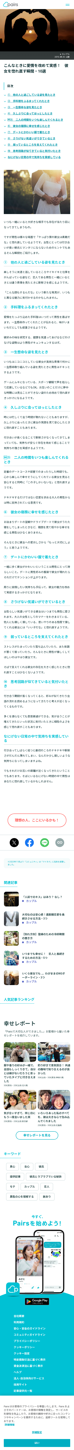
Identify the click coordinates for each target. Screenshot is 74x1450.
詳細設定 (37, 1432)
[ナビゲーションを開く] (66, 4)
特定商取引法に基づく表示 (30, 1359)
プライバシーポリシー (27, 1341)
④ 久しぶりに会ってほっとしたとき (30, 113)
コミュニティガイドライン (29, 1334)
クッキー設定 (22, 1353)
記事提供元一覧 (23, 1390)
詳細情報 (10, 1424)
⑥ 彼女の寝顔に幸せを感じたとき (29, 126)
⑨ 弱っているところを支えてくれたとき (33, 144)
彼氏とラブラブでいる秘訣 (45, 1176)
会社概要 (19, 1316)
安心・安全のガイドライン (30, 1328)
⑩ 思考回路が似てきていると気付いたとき (34, 150)
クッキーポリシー (24, 1347)
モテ (12, 1186)
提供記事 (15, 1176)
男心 (12, 1166)
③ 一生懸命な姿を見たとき (25, 107)
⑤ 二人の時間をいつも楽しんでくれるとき (35, 119)
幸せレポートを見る (37, 1135)
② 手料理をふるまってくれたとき (29, 101)
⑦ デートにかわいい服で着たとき (29, 132)
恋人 (46, 1186)
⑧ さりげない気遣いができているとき (31, 138)
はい (37, 1442)
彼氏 (41, 1166)
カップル (29, 1186)
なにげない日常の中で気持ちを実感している (34, 157)
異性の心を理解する (22, 1196)
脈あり (47, 1196)
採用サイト (20, 1384)
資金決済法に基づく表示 (28, 1365)
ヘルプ (18, 1372)
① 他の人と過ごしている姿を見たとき (31, 94)
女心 (27, 1166)
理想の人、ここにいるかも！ (37, 820)
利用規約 (19, 1322)
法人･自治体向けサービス (29, 1378)
